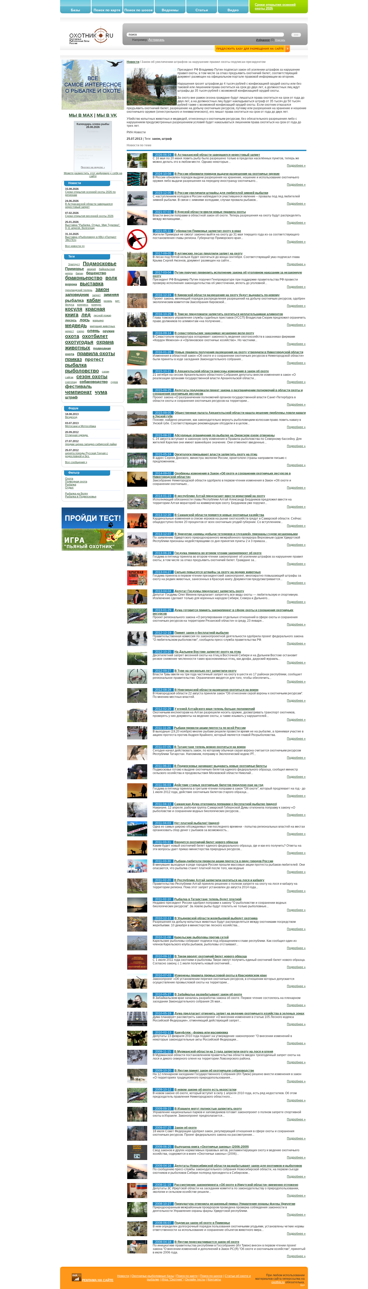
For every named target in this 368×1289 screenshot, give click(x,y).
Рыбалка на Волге (76, 493)
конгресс (82, 304)
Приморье (74, 269)
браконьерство (83, 278)
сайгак (69, 377)
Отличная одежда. (76, 435)
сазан (105, 371)
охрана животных (89, 344)
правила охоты (96, 353)
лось (85, 320)
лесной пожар (102, 315)
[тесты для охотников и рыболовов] (93, 527)
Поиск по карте (107, 10)
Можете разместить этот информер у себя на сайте (93, 175)
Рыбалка (70, 484)
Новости (133, 62)
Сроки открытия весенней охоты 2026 (89, 215)
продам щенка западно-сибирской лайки (91, 444)
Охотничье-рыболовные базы (152, 1276)
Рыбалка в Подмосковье (80, 496)
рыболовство (82, 370)
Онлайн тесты (195, 1279)
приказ (73, 359)
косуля (73, 309)
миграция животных (102, 326)
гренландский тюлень (78, 290)
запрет (96, 295)
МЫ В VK (107, 115)
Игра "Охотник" (172, 1279)
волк (111, 278)
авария (91, 269)
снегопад (71, 381)
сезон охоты (91, 376)
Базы (75, 10)
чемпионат (78, 392)
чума (101, 392)
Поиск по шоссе (138, 10)
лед (86, 314)
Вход (302, 1285)
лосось (71, 320)
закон (102, 289)
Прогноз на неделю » (93, 167)
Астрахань (156, 40)
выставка (91, 283)
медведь (76, 325)
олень (93, 330)
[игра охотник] (93, 549)
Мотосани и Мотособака (80, 426)
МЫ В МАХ (81, 115)
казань (108, 300)
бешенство (96, 273)
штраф (71, 397)
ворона (71, 284)
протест (94, 359)
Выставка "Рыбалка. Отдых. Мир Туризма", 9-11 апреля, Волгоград (92, 226)
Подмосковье (99, 263)
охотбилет (95, 336)
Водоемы (170, 10)
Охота (69, 478)
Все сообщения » (76, 462)
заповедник (77, 294)
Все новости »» (75, 245)
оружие (108, 331)
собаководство (94, 381)
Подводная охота (76, 481)
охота (72, 336)
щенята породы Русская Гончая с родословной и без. (86, 455)
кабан (94, 300)
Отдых (69, 487)
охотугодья (79, 342)
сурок (114, 381)
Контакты (214, 1279)
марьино (98, 320)
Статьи (202, 10)
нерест (69, 331)
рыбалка (76, 365)
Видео (233, 10)
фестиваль (78, 386)
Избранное (263, 39)
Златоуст (74, 264)
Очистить (280, 40)
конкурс (96, 304)
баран (79, 273)
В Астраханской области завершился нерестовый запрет (89, 205)
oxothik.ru (278, 1282)
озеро (80, 331)
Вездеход (71, 417)
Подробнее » (296, 165)
